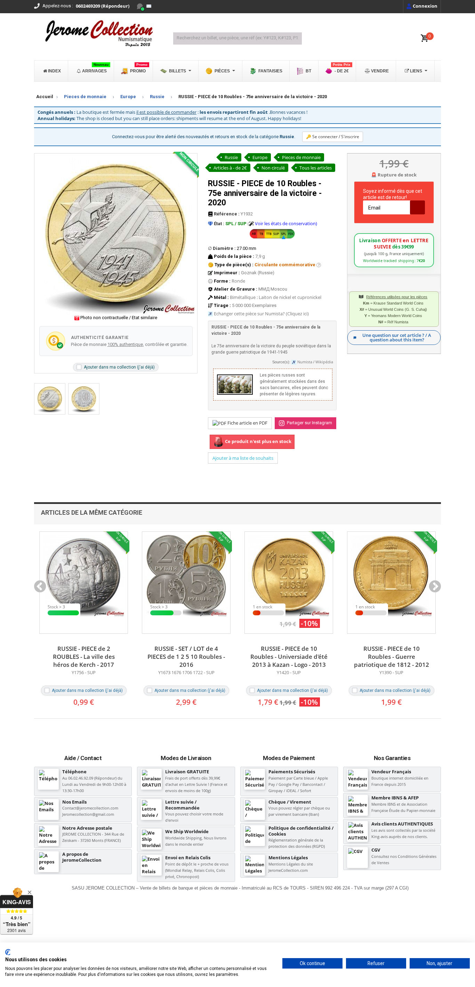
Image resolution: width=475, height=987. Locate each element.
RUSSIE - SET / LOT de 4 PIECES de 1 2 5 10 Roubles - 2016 (83, 657)
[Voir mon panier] (424, 38)
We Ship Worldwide (187, 831)
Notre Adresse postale (87, 828)
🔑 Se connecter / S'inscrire (332, 137)
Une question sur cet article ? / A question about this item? (396, 337)
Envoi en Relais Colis (187, 857)
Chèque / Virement (289, 802)
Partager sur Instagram (309, 422)
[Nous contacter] (149, 6)
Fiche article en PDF (246, 423)
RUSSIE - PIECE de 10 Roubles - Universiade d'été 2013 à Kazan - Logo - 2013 (186, 657)
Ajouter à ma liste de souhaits (242, 458)
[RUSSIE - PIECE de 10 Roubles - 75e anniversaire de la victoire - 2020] (49, 399)
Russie (157, 96)
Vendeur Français (391, 771)
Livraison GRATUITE (187, 771)
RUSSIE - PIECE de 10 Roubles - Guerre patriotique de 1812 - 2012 (289, 657)
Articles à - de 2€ (230, 168)
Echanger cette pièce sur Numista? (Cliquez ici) (261, 313)
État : (218, 223)
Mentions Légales (288, 857)
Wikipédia (324, 362)
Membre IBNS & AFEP (395, 798)
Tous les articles (315, 168)
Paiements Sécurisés (291, 771)
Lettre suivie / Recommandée (182, 805)
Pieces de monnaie (85, 96)
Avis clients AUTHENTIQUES (402, 824)
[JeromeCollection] (98, 34)
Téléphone (74, 771)
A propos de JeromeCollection (82, 857)
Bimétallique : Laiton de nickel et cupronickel (275, 297)
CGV (375, 850)
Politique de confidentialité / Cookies (300, 831)
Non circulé (273, 168)
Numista (304, 362)
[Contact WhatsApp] (139, 6)
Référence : (226, 213)
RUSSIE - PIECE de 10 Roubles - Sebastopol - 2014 (391, 653)
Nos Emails (74, 802)
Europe (128, 96)
